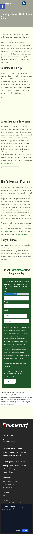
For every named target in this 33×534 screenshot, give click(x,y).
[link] (2, 6)
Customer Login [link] (7, 500)
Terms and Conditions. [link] (10, 404)
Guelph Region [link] (7, 487)
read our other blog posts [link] (19, 234)
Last (6, 310)
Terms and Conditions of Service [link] (12, 503)
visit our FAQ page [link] (6, 231)
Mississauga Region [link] (9, 484)
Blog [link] (4, 498)
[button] (29, 3)
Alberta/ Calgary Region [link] (10, 481)
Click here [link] (21, 215)
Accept (25, 530)
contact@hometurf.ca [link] (9, 163)
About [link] (5, 495)
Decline (18, 530)
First (6, 302)
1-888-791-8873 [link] (8, 436)
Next (9, 381)
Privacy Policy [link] (17, 363)
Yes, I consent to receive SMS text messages (14, 373)
